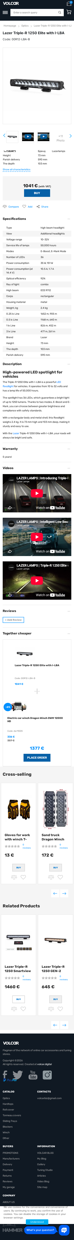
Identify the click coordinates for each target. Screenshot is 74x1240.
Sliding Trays (10, 1121)
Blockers (8, 1126)
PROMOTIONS (10, 1152)
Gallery (41, 1164)
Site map (42, 1187)
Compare (13, 206)
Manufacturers (11, 1158)
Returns (7, 1175)
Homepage (10, 25)
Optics (25, 25)
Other (6, 1138)
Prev (4, 136)
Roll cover (8, 1109)
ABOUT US (9, 1202)
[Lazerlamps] (10, 151)
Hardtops (8, 1103)
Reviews (7, 1181)
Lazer (16, 433)
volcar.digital (44, 1064)
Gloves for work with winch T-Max (17, 839)
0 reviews (27, 846)
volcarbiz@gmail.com (49, 1098)
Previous (55, 893)
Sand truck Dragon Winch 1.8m (53, 839)
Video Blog (43, 1181)
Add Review (13, 619)
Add (30, 206)
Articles (41, 1175)
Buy (18, 999)
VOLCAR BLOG (45, 1152)
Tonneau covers (12, 1115)
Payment (8, 1170)
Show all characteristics (16, 169)
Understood (37, 1221)
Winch (6, 1132)
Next (70, 137)
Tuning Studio (45, 1170)
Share (44, 206)
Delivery (7, 1164)
